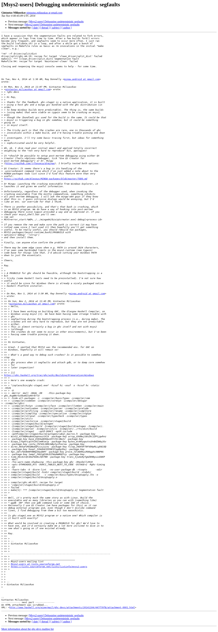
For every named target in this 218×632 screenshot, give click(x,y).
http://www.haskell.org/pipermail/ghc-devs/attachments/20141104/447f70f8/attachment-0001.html (72, 607)
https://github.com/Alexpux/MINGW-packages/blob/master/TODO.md (45, 178)
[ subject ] (55, 27)
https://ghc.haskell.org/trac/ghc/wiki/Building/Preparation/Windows (49, 375)
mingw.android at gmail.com (81, 79)
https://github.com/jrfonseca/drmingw (29, 163)
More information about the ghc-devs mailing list (27, 629)
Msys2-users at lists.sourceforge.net (35, 564)
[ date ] (35, 27)
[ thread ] (45, 27)
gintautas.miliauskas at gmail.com (44, 12)
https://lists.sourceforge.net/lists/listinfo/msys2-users (49, 566)
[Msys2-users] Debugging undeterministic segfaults (56, 21)
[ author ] (67, 27)
